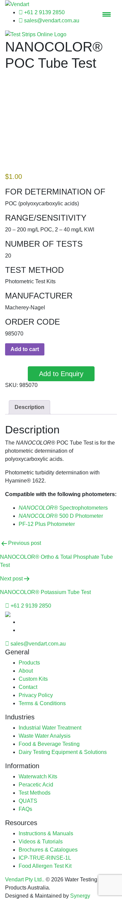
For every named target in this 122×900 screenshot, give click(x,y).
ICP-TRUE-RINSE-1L (45, 858)
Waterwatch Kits (38, 776)
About (26, 671)
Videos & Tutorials (41, 841)
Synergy (80, 896)
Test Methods (34, 793)
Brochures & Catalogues (48, 850)
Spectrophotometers (63, 508)
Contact (28, 687)
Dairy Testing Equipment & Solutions (63, 752)
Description (29, 407)
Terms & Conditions (42, 703)
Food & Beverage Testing (49, 744)
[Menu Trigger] (106, 14)
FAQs (25, 809)
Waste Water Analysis (44, 736)
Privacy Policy (36, 695)
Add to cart (25, 349)
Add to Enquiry (61, 373)
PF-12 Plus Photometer (47, 524)
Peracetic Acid (36, 785)
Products (29, 663)
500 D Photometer (61, 516)
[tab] (29, 407)
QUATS (28, 801)
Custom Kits (33, 679)
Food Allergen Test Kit (45, 866)
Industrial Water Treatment (50, 728)
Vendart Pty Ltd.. (24, 879)
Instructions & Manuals (46, 833)
